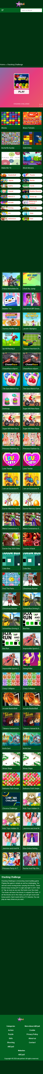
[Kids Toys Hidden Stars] (31, 805)
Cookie (32, 1030)
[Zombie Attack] (31, 545)
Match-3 (11, 197)
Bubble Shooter (35, 191)
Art (9, 213)
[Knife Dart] (11, 745)
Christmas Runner (30, 588)
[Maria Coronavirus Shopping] (11, 525)
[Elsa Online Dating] (31, 845)
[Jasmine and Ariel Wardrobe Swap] (31, 825)
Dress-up (33, 197)
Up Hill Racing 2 (8, 349)
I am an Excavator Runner (12, 488)
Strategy (33, 208)
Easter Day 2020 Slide (11, 548)
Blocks (4, 128)
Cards (32, 186)
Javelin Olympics (30, 329)
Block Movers (28, 168)
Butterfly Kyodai (8, 148)
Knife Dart (6, 748)
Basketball (12, 175)
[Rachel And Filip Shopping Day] (31, 865)
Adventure (12, 219)
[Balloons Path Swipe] (11, 785)
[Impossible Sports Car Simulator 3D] (31, 645)
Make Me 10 (6, 168)
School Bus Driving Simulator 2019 (16, 628)
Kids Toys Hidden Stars (32, 808)
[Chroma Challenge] (11, 805)
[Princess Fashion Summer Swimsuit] (11, 445)
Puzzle (32, 175)
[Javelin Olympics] (31, 325)
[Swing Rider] (31, 665)
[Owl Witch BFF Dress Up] (31, 305)
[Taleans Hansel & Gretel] (11, 725)
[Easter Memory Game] (11, 505)
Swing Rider (27, 668)
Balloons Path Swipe (10, 788)
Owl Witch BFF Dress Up (32, 309)
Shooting (10, 1042)
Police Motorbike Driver (11, 289)
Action (11, 1030)
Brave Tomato (28, 128)
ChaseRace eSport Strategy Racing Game (19, 369)
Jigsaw (10, 180)
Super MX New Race (31, 409)
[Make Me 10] (11, 164)
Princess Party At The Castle (14, 868)
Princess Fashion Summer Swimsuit (17, 448)
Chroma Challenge (9, 808)
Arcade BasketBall (9, 708)
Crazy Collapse (8, 688)
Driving (10, 208)
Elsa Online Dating (30, 848)
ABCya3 (11, 1047)
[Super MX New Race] (31, 405)
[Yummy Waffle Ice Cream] (11, 325)
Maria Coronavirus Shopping (13, 528)
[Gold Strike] (32, 144)
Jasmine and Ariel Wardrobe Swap (16, 848)
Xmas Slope (7, 768)
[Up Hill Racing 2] (11, 345)
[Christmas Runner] (31, 585)
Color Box (6, 568)
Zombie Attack (29, 548)
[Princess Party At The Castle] (11, 865)
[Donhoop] (11, 405)
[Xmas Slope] (11, 765)
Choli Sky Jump (29, 289)
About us (32, 1038)
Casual (10, 191)
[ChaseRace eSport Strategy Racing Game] (11, 365)
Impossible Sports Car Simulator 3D (16, 668)
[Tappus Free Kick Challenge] (31, 345)
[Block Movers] (32, 164)
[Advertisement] (21, 35)
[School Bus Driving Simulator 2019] (31, 605)
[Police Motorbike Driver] (11, 285)
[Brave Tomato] (32, 124)
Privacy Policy (32, 1034)
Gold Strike (27, 148)
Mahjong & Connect (33, 202)
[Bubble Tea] (11, 305)
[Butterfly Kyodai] (11, 144)
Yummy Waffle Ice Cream (12, 329)
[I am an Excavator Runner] (11, 485)
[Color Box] (11, 565)
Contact (32, 1042)
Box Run (26, 628)
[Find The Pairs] (11, 585)
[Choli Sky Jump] (31, 285)
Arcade (11, 202)
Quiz (31, 219)
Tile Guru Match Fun (10, 389)
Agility (10, 186)
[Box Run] (31, 625)
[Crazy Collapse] (11, 685)
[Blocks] (11, 124)
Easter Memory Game (11, 508)
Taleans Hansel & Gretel (12, 728)
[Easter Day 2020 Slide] (11, 545)
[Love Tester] (11, 465)
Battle (32, 180)
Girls (31, 213)
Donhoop (6, 409)
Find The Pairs (8, 588)
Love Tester (7, 468)
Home (2, 64)
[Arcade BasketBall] (11, 705)
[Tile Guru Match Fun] (11, 385)
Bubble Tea (7, 309)
